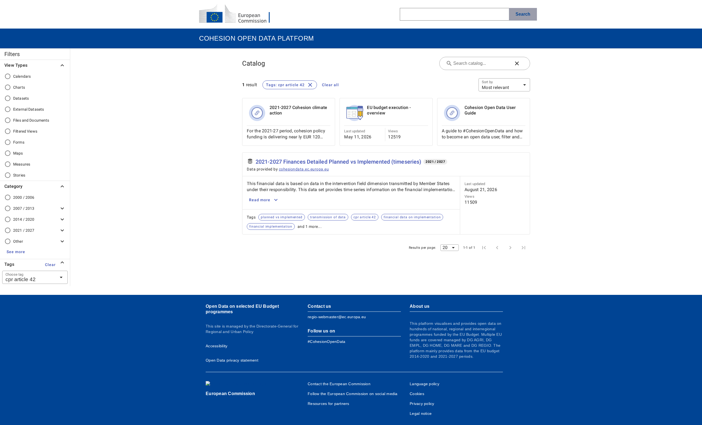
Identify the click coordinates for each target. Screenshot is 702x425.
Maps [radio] (18, 153)
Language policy (424, 384)
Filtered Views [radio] (25, 131)
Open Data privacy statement (232, 360)
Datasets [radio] (21, 98)
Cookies (417, 394)
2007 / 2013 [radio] (23, 208)
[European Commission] (239, 14)
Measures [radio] (21, 164)
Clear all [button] (330, 85)
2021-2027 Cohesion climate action (298, 110)
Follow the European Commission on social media (353, 394)
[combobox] (28, 277)
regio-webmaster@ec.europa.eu (337, 317)
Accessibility (216, 346)
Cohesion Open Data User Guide (490, 110)
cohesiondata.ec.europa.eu (304, 169)
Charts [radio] (19, 87)
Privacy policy (422, 403)
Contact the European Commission (339, 384)
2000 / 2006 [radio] (23, 197)
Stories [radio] (19, 175)
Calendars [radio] (22, 76)
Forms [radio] (18, 142)
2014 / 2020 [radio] (23, 219)
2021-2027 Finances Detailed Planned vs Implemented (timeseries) (338, 161)
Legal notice (421, 413)
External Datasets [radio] (28, 109)
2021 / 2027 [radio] (23, 230)
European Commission (230, 393)
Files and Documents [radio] (31, 120)
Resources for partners (328, 403)
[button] (15, 252)
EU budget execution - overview (389, 110)
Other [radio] (18, 241)
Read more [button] (259, 200)
